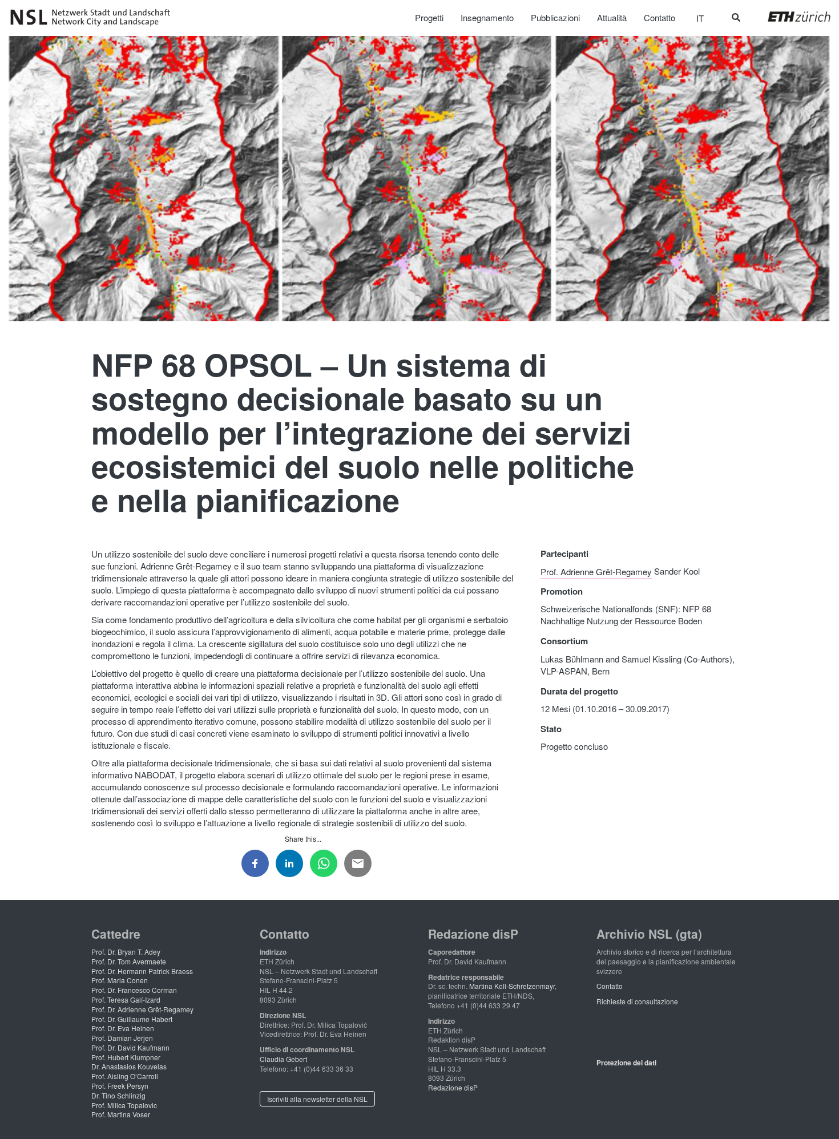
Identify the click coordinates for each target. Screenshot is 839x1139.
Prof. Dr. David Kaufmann (130, 1047)
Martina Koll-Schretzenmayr (512, 986)
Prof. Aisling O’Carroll (124, 1076)
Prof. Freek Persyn (119, 1085)
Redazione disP (453, 1087)
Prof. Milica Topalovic (124, 1105)
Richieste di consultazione (637, 1001)
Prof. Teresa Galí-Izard (125, 999)
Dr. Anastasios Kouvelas (129, 1066)
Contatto (609, 986)
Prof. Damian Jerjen (122, 1038)
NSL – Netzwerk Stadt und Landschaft (94, 17)
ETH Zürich (790, 16)
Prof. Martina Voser (120, 1114)
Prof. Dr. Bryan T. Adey (125, 951)
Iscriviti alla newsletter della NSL (317, 1099)
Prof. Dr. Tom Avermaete (128, 961)
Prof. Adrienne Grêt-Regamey (596, 571)
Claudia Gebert (283, 1059)
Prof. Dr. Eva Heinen (122, 1028)
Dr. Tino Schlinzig (118, 1095)
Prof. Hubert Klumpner (125, 1057)
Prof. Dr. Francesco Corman (134, 990)
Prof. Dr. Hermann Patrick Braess (142, 971)
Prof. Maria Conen (119, 980)
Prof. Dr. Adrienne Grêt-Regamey (142, 1009)
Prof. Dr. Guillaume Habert (131, 1019)
